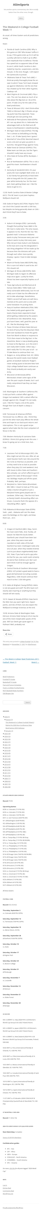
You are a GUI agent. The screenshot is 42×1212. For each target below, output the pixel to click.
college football (25, 641)
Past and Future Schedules (12, 685)
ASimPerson (32, 644)
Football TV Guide (9, 679)
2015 (7, 762)
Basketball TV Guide (9, 682)
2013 (7, 767)
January (9, 731)
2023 (7, 739)
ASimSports (21, 4)
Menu (21, 18)
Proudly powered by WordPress (13, 1208)
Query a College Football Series (13, 688)
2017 (7, 756)
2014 (7, 764)
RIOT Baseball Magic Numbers (13, 691)
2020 (7, 748)
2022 (7, 742)
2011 (7, 773)
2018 (7, 753)
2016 (7, 759)
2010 (7, 776)
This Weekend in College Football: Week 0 (20, 722)
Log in (5, 1185)
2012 (7, 770)
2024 (7, 736)
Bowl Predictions (8, 677)
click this (12, 1168)
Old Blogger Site (8, 693)
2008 (7, 781)
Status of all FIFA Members (12, 1137)
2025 (7, 734)
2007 (7, 784)
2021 (7, 745)
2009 (7, 778)
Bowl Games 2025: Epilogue (15, 728)
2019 (7, 750)
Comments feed (8, 1191)
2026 (7, 717)
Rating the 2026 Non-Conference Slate (19, 725)
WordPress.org (8, 1194)
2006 (7, 787)
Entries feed (7, 1188)
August (9, 720)
